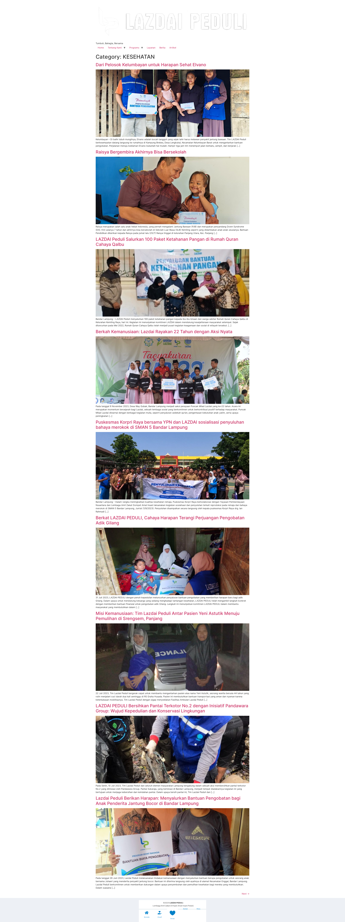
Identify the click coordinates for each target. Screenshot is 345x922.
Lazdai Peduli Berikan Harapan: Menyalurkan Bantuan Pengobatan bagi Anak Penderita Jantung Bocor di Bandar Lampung (168, 800)
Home (101, 47)
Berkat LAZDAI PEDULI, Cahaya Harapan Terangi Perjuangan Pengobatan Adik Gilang (170, 520)
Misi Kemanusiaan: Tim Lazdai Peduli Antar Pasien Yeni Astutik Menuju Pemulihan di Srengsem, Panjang (167, 616)
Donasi (172, 918)
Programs (134, 47)
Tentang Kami (115, 47)
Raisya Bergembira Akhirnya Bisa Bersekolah (141, 152)
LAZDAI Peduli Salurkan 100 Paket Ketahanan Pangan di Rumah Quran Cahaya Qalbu (167, 242)
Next (245, 893)
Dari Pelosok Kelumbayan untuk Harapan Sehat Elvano (151, 64)
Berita (162, 47)
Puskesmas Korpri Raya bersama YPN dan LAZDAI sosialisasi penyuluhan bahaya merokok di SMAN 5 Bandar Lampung (170, 424)
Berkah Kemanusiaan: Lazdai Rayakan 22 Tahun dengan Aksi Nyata (164, 331)
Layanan (151, 47)
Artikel (172, 47)
